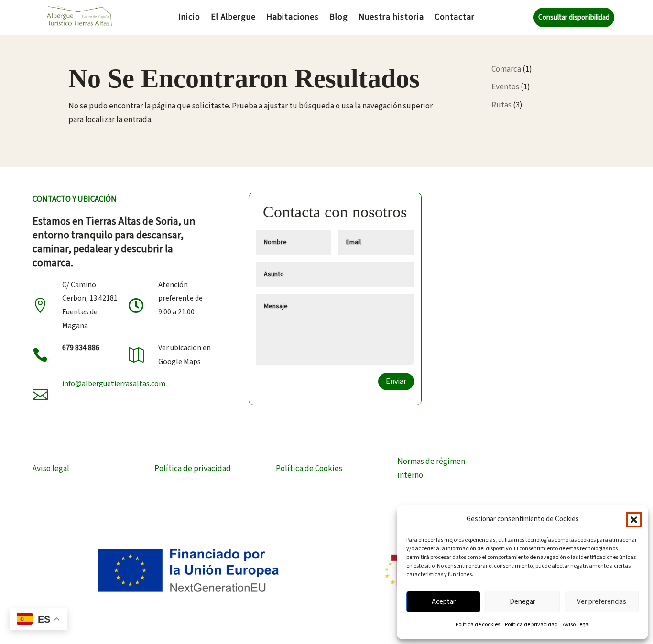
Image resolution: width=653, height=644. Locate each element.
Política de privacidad (531, 625)
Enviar (396, 381)
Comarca (506, 69)
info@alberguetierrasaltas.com (113, 383)
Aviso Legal (576, 625)
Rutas (501, 105)
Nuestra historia (391, 18)
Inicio (189, 18)
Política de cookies (478, 625)
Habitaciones (292, 18)
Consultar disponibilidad (573, 17)
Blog (338, 18)
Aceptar (444, 602)
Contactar (455, 18)
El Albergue (233, 18)
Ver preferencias (601, 602)
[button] (634, 520)
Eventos (505, 87)
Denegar (522, 602)
